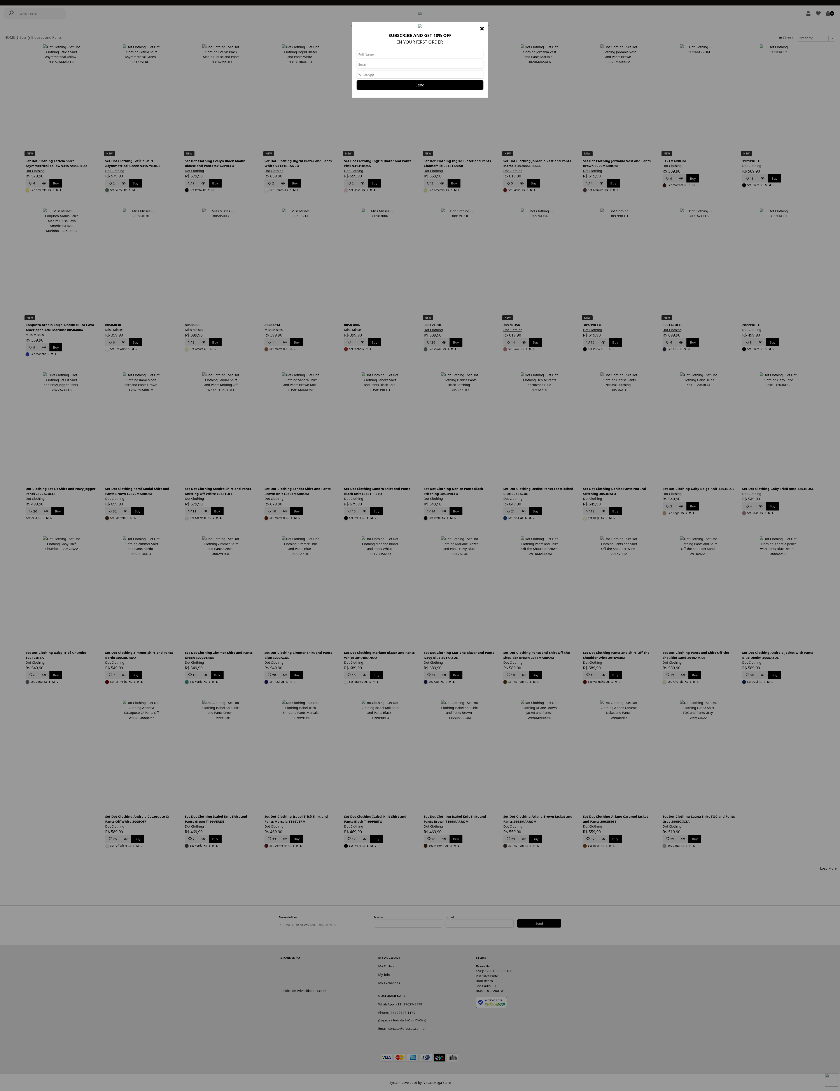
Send (420, 85)
